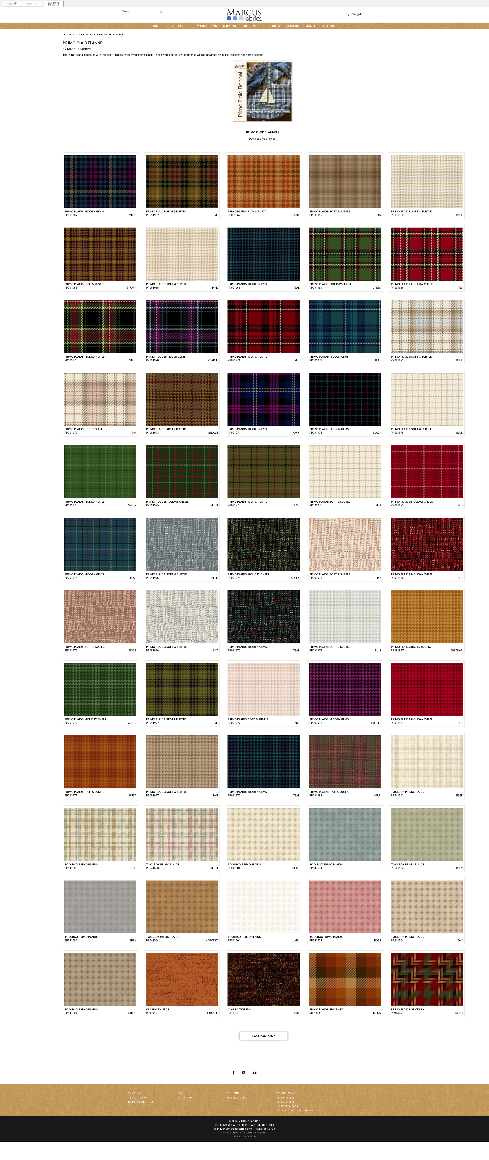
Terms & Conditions (141, 1102)
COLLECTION (83, 34)
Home (67, 34)
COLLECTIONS (176, 26)
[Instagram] (243, 1072)
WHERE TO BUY (286, 1092)
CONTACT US (185, 1098)
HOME (156, 26)
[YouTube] (255, 1072)
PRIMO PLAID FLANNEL (111, 34)
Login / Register (354, 14)
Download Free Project (262, 138)
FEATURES (330, 26)
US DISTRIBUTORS (287, 1106)
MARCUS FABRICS (249, 1121)
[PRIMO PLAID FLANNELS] (263, 91)
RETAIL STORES (286, 1098)
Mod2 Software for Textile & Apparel (244, 1132)
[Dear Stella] (32, 3)
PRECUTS (273, 26)
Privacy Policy (137, 1098)
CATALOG (292, 26)
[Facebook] (233, 1072)
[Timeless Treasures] (12, 3)
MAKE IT (311, 26)
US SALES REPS (286, 1102)
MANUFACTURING (237, 1098)
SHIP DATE (230, 26)
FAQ (180, 1092)
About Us (134, 1092)
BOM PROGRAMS (205, 26)
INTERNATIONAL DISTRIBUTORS (295, 1110)
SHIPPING (233, 1092)
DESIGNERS (252, 26)
